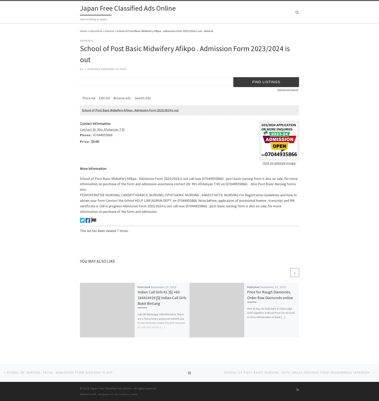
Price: (85, 141)
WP (94, 394)
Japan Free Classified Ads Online (110, 388)
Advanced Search (288, 89)
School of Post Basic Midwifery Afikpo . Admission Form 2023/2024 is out (130, 110)
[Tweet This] (82, 220)
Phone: (86, 135)
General (109, 31)
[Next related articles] (294, 272)
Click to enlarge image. (279, 163)
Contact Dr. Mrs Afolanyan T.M (102, 129)
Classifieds (95, 31)
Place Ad (88, 98)
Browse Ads (122, 98)
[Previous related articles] (285, 272)
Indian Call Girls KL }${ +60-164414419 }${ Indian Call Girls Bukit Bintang (162, 298)
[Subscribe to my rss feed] (297, 389)
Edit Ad (104, 98)
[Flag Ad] (93, 220)
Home (83, 31)
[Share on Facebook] (87, 220)
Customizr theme (128, 394)
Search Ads (143, 98)
